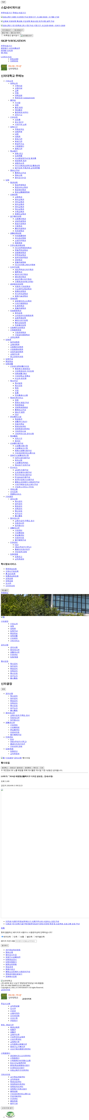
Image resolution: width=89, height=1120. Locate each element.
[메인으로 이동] (3, 617)
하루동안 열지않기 (11, 35)
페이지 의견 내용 (8, 941)
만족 (15, 937)
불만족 (29, 937)
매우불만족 (40, 937)
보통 (22, 937)
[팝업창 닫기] (26, 35)
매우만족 (7, 937)
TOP (3, 2)
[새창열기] (10, 1117)
